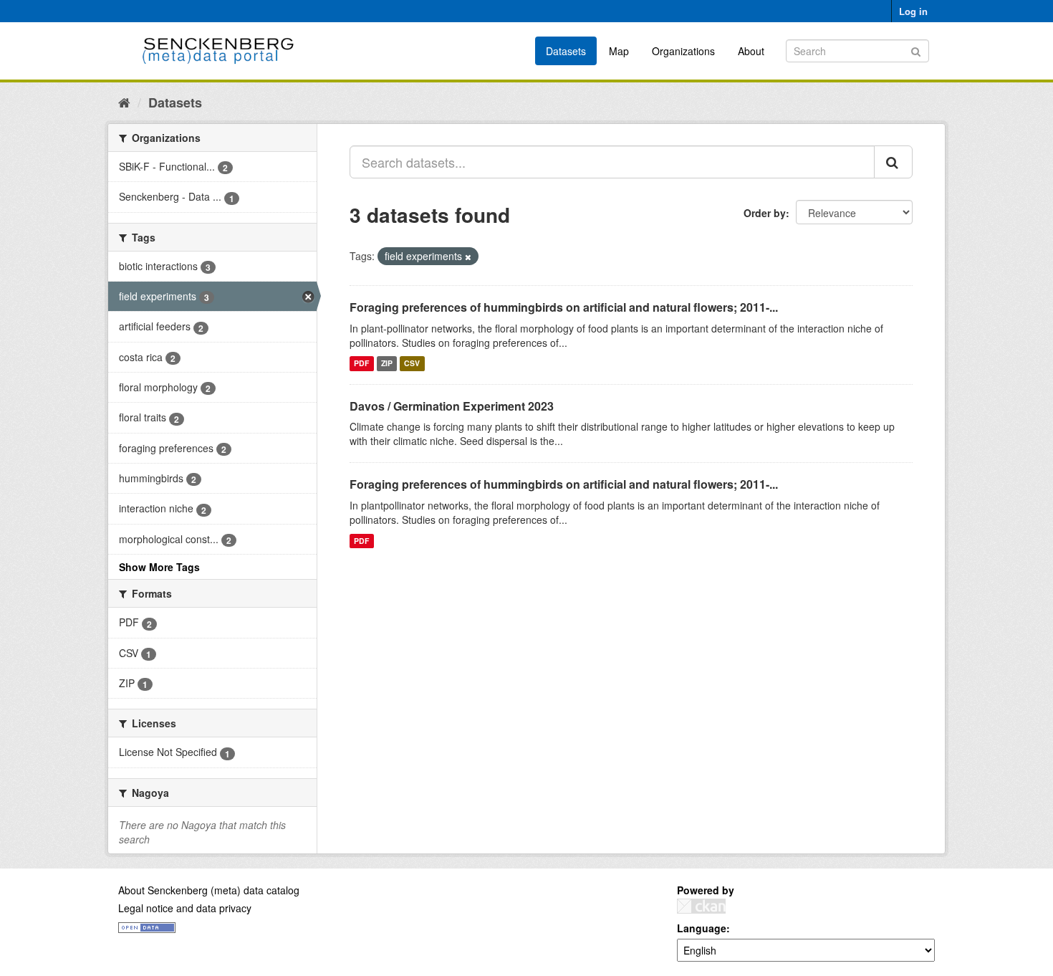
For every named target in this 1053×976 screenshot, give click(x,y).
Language (701, 928)
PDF (361, 363)
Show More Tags (159, 567)
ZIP (387, 363)
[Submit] (916, 50)
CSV (412, 363)
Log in (913, 11)
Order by (765, 213)
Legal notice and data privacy (184, 908)
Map (619, 51)
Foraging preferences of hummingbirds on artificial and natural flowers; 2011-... (564, 307)
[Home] (124, 101)
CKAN (701, 906)
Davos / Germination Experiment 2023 (452, 406)
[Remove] (468, 256)
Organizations (683, 51)
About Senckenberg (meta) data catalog (208, 890)
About (751, 51)
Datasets (566, 51)
